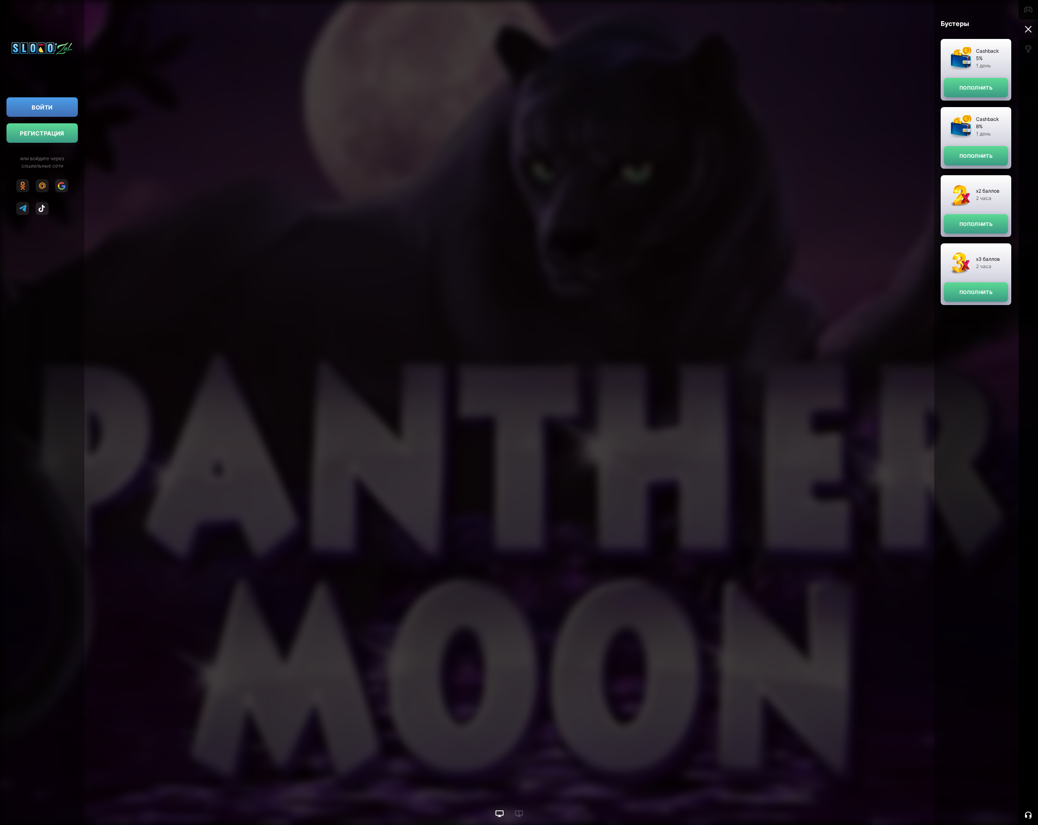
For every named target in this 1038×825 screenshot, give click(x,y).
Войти (42, 107)
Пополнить (976, 88)
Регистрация (42, 133)
